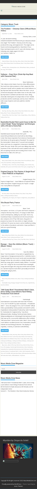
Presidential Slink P (13, 351)
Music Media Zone (19, 33)
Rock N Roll (14, 167)
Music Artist (24, 61)
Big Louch (4, 345)
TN (34, 167)
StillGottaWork (15, 355)
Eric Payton (11, 197)
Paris (19, 239)
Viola (29, 115)
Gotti (25, 347)
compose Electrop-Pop (7, 239)
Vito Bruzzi (32, 239)
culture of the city (11, 345)
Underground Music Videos (11, 195)
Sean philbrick (31, 197)
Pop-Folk (23, 239)
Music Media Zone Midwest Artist (9, 338)
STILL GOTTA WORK (5, 353)
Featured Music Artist (7, 61)
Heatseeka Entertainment (14, 349)
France (15, 239)
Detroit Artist (26, 345)
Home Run (14, 164)
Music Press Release (15, 63)
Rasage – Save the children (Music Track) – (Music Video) (18, 245)
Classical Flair (5, 115)
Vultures (33, 115)
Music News (7, 63)
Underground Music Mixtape (19, 341)
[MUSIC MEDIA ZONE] (2, 16)
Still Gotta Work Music (16, 353)
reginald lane (31, 283)
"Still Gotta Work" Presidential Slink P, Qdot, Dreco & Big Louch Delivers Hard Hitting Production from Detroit (17, 292)
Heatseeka (29, 347)
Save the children (5, 285)
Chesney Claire (5, 67)
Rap (31, 338)
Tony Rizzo (22, 355)
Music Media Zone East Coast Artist (9, 336)
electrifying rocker (6, 164)
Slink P (32, 351)
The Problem (9, 69)
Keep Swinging (20, 164)
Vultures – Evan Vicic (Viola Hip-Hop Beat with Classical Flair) (17, 75)
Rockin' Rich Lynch (22, 167)
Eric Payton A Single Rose (21, 197)
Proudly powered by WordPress (11, 484)
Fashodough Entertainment (16, 347)
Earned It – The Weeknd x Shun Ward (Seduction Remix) (17, 391)
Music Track (24, 63)
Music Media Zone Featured (25, 336)
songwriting (30, 167)
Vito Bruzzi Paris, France (10, 203)
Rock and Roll (7, 162)
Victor (27, 239)
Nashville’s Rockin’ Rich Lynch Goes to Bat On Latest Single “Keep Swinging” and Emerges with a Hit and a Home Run (18, 124)
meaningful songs (6, 283)
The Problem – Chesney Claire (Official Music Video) (18, 30)
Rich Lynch (8, 167)
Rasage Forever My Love (21, 283)
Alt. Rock (4, 193)
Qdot (20, 351)
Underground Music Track (16, 113)
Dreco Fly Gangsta (5, 347)
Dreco (31, 345)
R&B (2, 65)
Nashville (3, 167)
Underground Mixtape (6, 341)
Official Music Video (24, 67)
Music (19, 61)
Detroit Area (19, 345)
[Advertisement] (18, 412)
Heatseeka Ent (4, 349)
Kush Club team (25, 349)
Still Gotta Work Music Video (29, 353)
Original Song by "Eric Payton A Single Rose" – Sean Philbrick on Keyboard (18, 173)
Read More (5, 57)
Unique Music (24, 115)
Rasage (13, 283)
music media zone (29, 164)
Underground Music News (17, 162)
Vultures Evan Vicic (5, 117)
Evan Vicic (11, 115)
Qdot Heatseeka (26, 351)
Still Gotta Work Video (6, 355)
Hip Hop (4, 111)
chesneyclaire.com (14, 67)
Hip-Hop (15, 61)
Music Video (30, 63)
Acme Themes (18, 486)
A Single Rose (5, 197)
